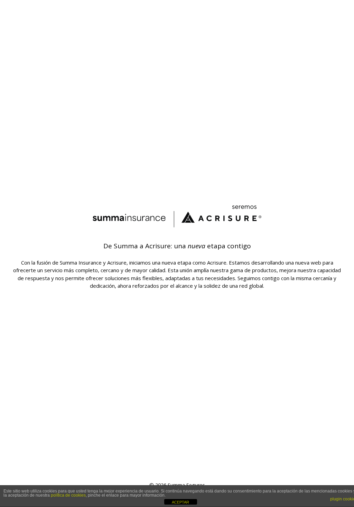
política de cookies (68, 495)
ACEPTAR (180, 502)
